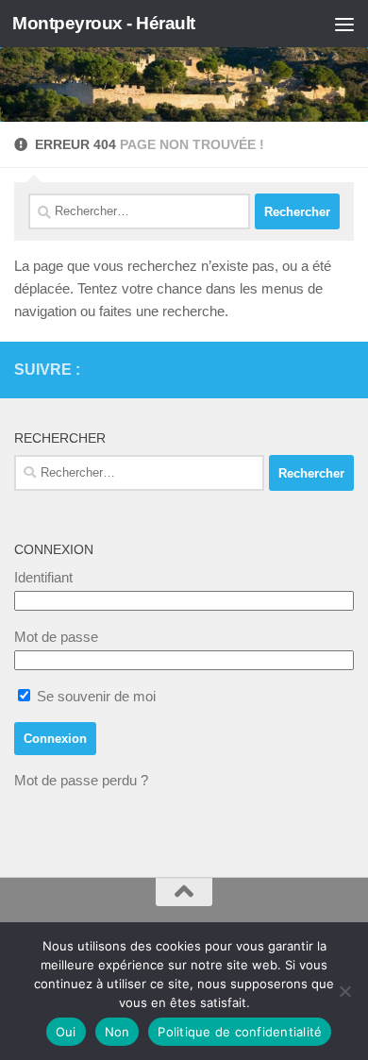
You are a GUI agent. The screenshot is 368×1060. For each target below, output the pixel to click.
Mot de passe (56, 637)
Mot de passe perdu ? (81, 780)
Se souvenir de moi (94, 696)
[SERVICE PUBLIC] (342, 369)
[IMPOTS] (312, 370)
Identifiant (43, 577)
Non (117, 1031)
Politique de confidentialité (240, 1031)
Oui (66, 1031)
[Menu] (344, 23)
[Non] (344, 991)
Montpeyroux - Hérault (103, 23)
